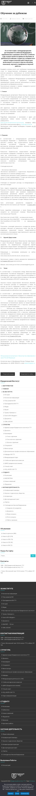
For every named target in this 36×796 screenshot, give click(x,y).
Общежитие (8, 484)
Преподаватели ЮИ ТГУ (11, 403)
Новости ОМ (6, 545)
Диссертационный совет (12, 499)
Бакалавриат (8, 433)
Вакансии (5, 720)
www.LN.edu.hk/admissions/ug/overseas (12, 122)
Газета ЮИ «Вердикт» (11, 415)
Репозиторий (6, 765)
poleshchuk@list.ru (29, 363)
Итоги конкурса (11, 517)
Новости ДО (6, 536)
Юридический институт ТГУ (18, 781)
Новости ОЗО (6, 542)
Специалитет (8, 445)
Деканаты (7, 430)
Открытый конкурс (7, 374)
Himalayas (32, 781)
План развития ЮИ (10, 400)
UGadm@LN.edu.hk (26, 124)
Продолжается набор (28, 374)
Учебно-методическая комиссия (14, 460)
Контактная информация (12, 397)
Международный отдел (11, 457)
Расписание (8, 475)
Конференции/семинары (12, 490)
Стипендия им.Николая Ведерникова (15, 505)
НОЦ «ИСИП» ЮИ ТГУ (11, 469)
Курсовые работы (8, 723)
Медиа (6, 406)
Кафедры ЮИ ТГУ (10, 454)
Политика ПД (24, 793)
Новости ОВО (6, 539)
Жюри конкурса (11, 514)
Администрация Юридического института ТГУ (18, 427)
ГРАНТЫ (7, 502)
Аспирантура (8, 496)
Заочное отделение (12, 442)
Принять (10, 793)
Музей (6, 409)
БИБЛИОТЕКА (9, 478)
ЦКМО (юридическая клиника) (13, 463)
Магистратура (9, 448)
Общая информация (8, 734)
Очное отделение (12, 436)
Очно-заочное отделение (14, 439)
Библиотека (6, 710)
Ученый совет (9, 466)
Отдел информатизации (9, 696)
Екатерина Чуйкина (15, 18)
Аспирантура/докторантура (11, 744)
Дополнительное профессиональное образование (19, 451)
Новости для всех (29, 18)
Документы (8, 418)
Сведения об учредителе (14, 508)
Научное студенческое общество (15, 493)
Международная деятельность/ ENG (13, 679)
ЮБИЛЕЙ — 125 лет (8, 624)
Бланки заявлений (10, 481)
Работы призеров (12, 520)
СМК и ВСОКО (9, 421)
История (7, 394)
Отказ (17, 793)
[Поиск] (33, 555)
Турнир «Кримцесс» (10, 412)
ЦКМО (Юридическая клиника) (11, 685)
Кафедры (5, 675)
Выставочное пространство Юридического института (18, 610)
